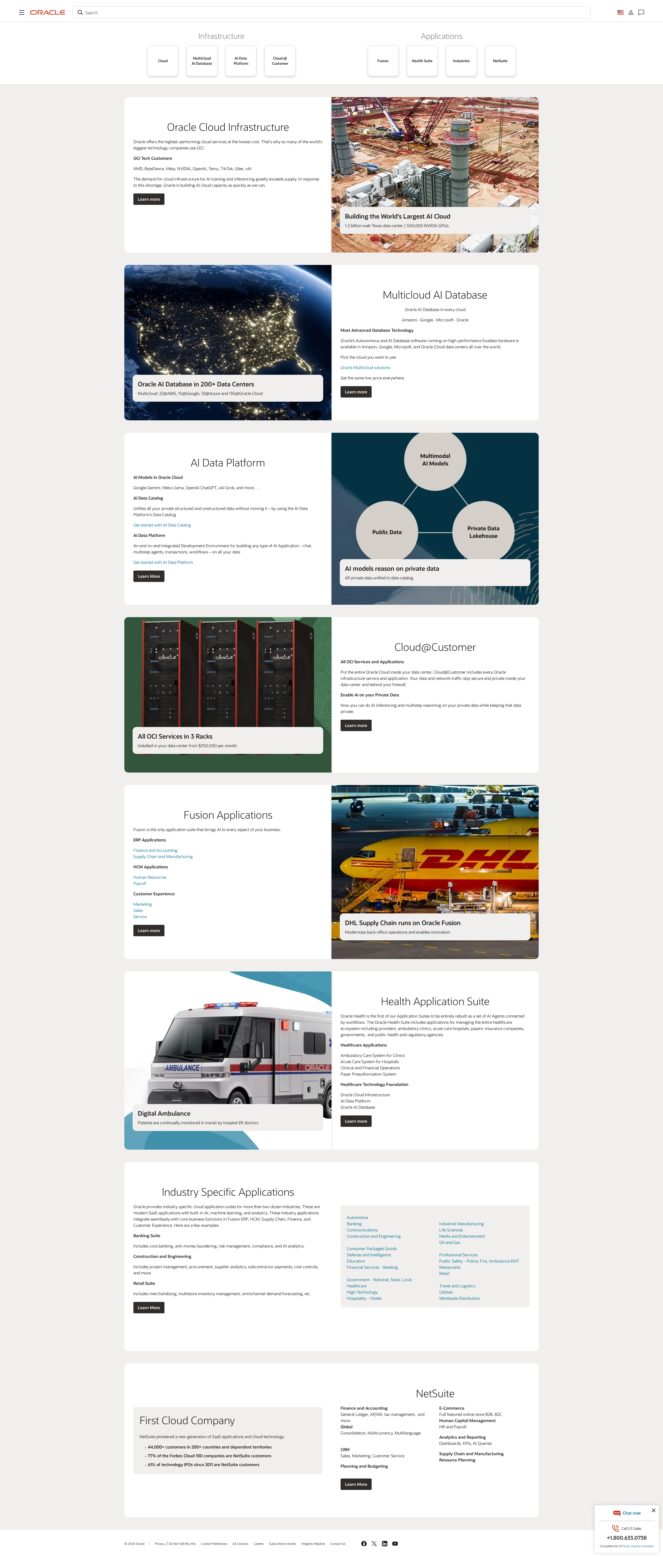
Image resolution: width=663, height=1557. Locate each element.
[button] (22, 12)
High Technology (362, 1292)
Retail (444, 1273)
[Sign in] (631, 12)
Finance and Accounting (155, 850)
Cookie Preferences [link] (214, 1543)
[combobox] (331, 12)
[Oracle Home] (47, 12)
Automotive (357, 1217)
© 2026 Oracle (134, 1543)
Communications (362, 1229)
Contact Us (337, 1543)
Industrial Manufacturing (461, 1223)
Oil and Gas (449, 1242)
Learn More (149, 576)
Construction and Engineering (374, 1236)
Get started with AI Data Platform (163, 562)
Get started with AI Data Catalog (162, 525)
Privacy (160, 1543)
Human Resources (150, 877)
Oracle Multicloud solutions (365, 367)
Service (140, 916)
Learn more (149, 199)
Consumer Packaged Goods (372, 1248)
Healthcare (356, 1285)
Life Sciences (451, 1229)
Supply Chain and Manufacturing (163, 856)
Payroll (139, 883)
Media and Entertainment (462, 1236)
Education (356, 1261)
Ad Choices (240, 1543)
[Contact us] (641, 12)
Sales (138, 910)
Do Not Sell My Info (182, 1543)
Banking (354, 1223)
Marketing (142, 904)
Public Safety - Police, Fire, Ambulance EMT (479, 1261)
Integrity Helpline (313, 1543)
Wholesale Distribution (459, 1298)
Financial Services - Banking (372, 1267)
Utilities (446, 1292)
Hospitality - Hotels (364, 1298)
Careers (259, 1543)
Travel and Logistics (457, 1285)
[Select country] (620, 12)
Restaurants (449, 1267)
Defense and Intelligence (369, 1254)
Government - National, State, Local (379, 1279)
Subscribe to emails (282, 1543)
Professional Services (458, 1254)
